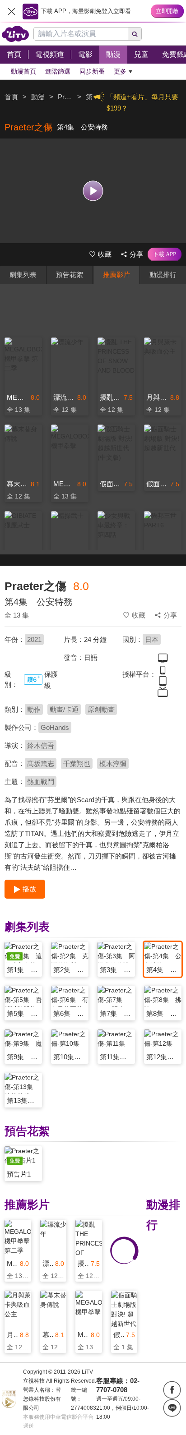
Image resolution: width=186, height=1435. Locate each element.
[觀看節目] (93, 190)
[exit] (11, 11)
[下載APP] (164, 254)
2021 (34, 639)
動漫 (38, 97)
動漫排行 (163, 274)
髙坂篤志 (40, 763)
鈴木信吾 (40, 745)
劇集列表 (23, 274)
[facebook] (172, 1390)
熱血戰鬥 (40, 781)
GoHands (55, 727)
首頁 (11, 97)
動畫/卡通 (64, 709)
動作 (34, 709)
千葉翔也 (76, 763)
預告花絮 (69, 274)
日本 (151, 639)
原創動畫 (101, 709)
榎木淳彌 (112, 763)
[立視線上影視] (15, 34)
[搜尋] (135, 34)
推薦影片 (116, 274)
